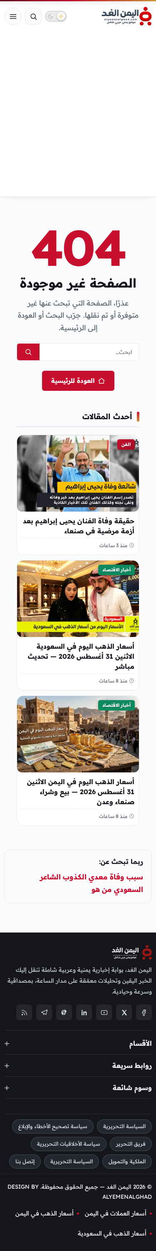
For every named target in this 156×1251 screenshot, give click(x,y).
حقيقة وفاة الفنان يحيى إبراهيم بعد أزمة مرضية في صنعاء (78, 526)
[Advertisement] (78, 114)
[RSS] (24, 1013)
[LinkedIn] (84, 1013)
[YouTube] (104, 1013)
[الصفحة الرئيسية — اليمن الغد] (127, 16)
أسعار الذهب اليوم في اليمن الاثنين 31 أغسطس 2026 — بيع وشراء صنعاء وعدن (80, 791)
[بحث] (33, 16)
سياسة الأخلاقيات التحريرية (68, 1144)
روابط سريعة (132, 1065)
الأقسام (140, 1043)
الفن (126, 444)
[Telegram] (44, 1013)
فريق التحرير (131, 1144)
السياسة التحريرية (124, 1127)
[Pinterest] (64, 1013)
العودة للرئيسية (72, 381)
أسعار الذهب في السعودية (112, 1233)
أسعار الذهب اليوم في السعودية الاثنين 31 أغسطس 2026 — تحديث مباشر (81, 656)
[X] (124, 1013)
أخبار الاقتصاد (116, 570)
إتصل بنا (25, 1161)
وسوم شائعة (132, 1087)
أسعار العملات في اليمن (115, 1214)
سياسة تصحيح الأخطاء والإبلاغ (52, 1127)
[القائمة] (13, 16)
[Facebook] (144, 1013)
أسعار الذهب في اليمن (44, 1214)
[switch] (56, 16)
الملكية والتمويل (127, 1161)
